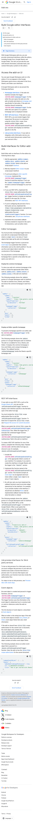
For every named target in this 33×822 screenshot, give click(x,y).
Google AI (4, 803)
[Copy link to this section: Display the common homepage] (24, 264)
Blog (2, 772)
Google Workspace (12, 13)
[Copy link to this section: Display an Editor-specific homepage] (27, 327)
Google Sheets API (7, 404)
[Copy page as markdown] (9, 27)
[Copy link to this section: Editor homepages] (18, 229)
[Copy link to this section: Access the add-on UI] (24, 73)
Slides (3, 620)
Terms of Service (6, 748)
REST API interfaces (21, 200)
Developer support (6, 745)
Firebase (3, 798)
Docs (21, 618)
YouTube (3, 781)
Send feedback (8, 21)
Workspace (19, 2)
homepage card (27, 101)
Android (3, 792)
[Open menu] (3, 2)
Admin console (5, 756)
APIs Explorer (5, 764)
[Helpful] (12, 17)
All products (4, 806)
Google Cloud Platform (7, 800)
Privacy (9, 813)
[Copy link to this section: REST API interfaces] (19, 399)
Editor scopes (20, 169)
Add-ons (4, 8)
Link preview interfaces (22, 216)
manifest (16, 165)
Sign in (29, 2)
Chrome (3, 795)
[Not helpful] (15, 17)
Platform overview (6, 737)
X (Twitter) (4, 778)
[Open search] (24, 2)
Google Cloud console (7, 762)
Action (22, 491)
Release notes (5, 743)
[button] (16, 51)
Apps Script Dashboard (7, 759)
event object (5, 245)
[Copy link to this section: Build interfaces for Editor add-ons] (6, 149)
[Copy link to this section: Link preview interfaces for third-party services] (14, 563)
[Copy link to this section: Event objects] (14, 588)
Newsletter (4, 775)
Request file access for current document (17, 423)
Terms (3, 813)
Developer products (6, 740)
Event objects (7, 612)
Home (2, 13)
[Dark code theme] (27, 289)
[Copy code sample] (30, 289)
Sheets (25, 618)
